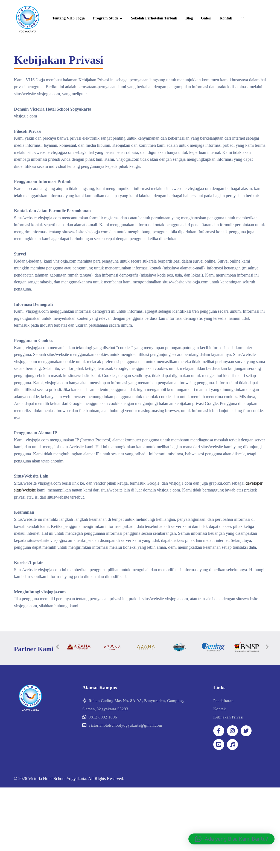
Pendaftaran (223, 700)
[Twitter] (246, 730)
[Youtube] (218, 744)
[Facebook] (218, 730)
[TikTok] (232, 744)
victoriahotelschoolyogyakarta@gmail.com (125, 725)
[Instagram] (232, 730)
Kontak (219, 709)
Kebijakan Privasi (228, 717)
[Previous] (57, 647)
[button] (231, 838)
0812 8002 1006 (103, 717)
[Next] (267, 647)
